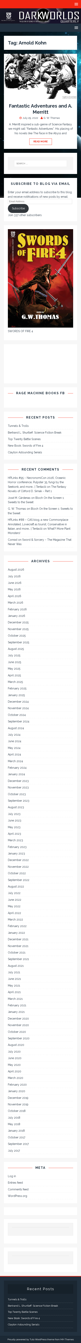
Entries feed (15, 1182)
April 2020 (14, 1071)
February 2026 (17, 609)
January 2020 (16, 1091)
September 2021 (18, 959)
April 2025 (14, 675)
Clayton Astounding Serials (25, 452)
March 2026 (15, 602)
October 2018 (17, 1110)
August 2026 (16, 569)
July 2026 (14, 576)
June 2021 (14, 978)
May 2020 (14, 1064)
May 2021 (14, 985)
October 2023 (17, 794)
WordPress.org (17, 1195)
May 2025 (14, 668)
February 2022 (17, 926)
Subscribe (18, 208)
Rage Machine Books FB (40, 393)
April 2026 (14, 596)
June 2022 (14, 899)
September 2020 (18, 1038)
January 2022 (16, 932)
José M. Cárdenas (19, 497)
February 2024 (17, 767)
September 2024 (18, 721)
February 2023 (17, 847)
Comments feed (18, 1189)
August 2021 (16, 965)
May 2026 (14, 589)
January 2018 (16, 1130)
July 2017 (14, 1150)
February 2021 (17, 1005)
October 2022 (17, 873)
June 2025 (14, 662)
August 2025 (16, 648)
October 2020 (17, 1031)
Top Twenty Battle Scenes (24, 439)
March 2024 (15, 761)
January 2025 (16, 695)
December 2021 (18, 939)
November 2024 (18, 708)
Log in (12, 1176)
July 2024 (14, 734)
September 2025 (18, 642)
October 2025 (17, 635)
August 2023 (16, 807)
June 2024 (14, 741)
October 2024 (17, 714)
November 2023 (18, 787)
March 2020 (15, 1077)
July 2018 (14, 1117)
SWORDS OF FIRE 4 (20, 331)
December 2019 (18, 1097)
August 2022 (16, 886)
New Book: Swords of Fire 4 (25, 445)
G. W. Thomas (52, 117)
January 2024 (16, 774)
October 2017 (16, 1137)
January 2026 (16, 615)
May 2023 (14, 827)
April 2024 (14, 754)
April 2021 (14, 992)
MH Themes (67, 1339)
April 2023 (14, 833)
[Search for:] (40, 163)
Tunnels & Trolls (18, 425)
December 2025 (18, 622)
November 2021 (18, 946)
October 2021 (16, 952)
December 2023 (18, 781)
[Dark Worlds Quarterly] (40, 21)
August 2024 (16, 728)
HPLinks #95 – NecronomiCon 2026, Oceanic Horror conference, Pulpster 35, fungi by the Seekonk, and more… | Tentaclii (37, 482)
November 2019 (18, 1104)
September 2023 (18, 800)
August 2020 (16, 1044)
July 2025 (14, 655)
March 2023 (15, 840)
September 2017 (18, 1143)
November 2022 (18, 866)
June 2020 (14, 1058)
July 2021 (14, 972)
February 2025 (17, 688)
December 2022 (18, 860)
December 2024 (18, 701)
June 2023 (14, 820)
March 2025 (15, 681)
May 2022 (14, 906)
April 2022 (14, 913)
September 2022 (18, 880)
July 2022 (14, 893)
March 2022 (15, 919)
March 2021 (15, 998)
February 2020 (17, 1084)
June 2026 (14, 582)
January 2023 (16, 853)
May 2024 (14, 747)
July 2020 (14, 1051)
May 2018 (14, 1124)
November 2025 (18, 629)
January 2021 (16, 1011)
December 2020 (18, 1018)
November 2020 (18, 1025)
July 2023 (14, 814)
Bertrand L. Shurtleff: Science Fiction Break (34, 432)
